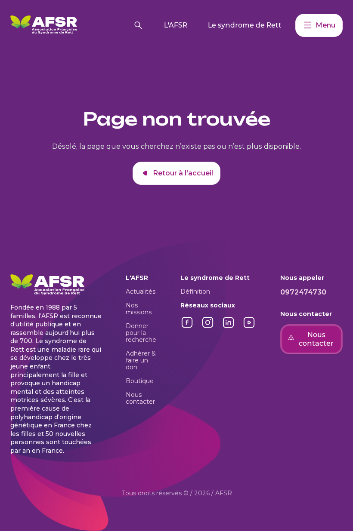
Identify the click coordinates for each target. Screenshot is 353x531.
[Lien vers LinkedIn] (228, 327)
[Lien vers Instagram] (208, 327)
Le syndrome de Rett (245, 25)
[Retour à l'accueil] (68, 25)
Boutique (140, 381)
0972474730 (303, 292)
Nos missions (139, 309)
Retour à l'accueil (183, 173)
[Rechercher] (138, 25)
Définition (195, 291)
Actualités (140, 291)
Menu (325, 25)
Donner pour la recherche (141, 332)
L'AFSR (175, 25)
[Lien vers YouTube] (249, 327)
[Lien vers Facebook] (187, 327)
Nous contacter (140, 398)
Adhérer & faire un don (141, 360)
